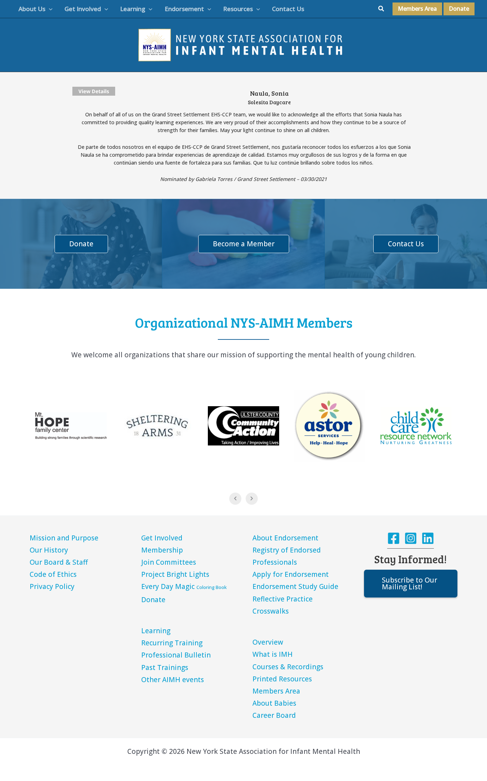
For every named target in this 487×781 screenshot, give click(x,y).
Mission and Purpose (64, 538)
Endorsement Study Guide (295, 586)
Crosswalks (270, 611)
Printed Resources (282, 679)
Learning (155, 630)
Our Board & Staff (59, 562)
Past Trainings (164, 667)
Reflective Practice (282, 599)
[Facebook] (393, 538)
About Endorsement (285, 538)
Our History (49, 550)
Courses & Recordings (287, 666)
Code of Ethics (53, 574)
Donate (153, 599)
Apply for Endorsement (290, 574)
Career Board (274, 715)
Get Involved (162, 538)
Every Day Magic (184, 586)
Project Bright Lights (175, 574)
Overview (267, 642)
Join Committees (168, 562)
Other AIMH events (172, 679)
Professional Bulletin (176, 655)
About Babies (274, 703)
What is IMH (272, 654)
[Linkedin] (427, 538)
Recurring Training (172, 643)
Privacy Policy (52, 586)
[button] (48, 9)
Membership (162, 550)
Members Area (276, 691)
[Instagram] (410, 538)
